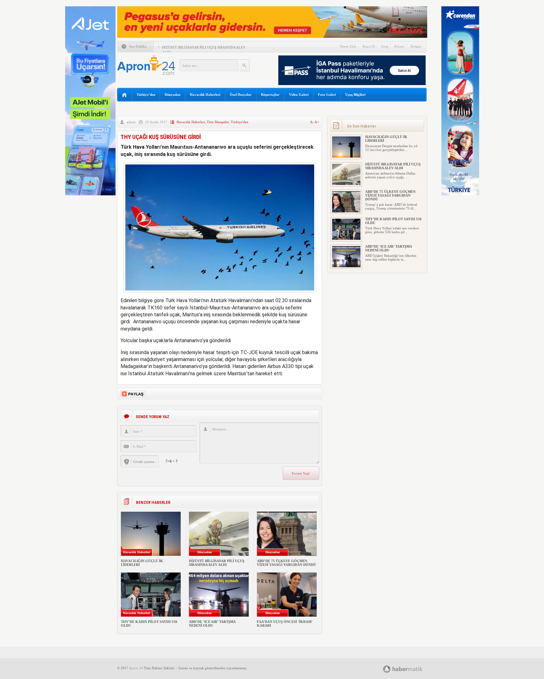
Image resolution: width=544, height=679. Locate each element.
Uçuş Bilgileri (355, 94)
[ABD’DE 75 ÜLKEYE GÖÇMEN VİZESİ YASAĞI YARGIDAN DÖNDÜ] (346, 211)
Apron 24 (136, 668)
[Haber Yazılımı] (409, 668)
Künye (399, 46)
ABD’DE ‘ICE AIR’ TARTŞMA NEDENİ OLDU (212, 623)
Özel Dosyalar (241, 94)
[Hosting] (387, 669)
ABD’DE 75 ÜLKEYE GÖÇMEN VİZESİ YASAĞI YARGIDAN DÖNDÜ (286, 563)
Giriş (384, 46)
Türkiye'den (239, 122)
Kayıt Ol (369, 46)
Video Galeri (299, 94)
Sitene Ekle (348, 46)
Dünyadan (172, 94)
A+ (316, 122)
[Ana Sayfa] (124, 95)
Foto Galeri (327, 94)
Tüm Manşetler (218, 122)
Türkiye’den (146, 94)
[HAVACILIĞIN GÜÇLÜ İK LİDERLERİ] (346, 156)
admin (131, 122)
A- (312, 122)
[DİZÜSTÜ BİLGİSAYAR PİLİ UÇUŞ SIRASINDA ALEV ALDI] (346, 183)
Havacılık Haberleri (205, 94)
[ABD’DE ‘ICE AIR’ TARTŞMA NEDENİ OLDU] (346, 266)
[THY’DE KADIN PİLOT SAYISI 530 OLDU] (346, 238)
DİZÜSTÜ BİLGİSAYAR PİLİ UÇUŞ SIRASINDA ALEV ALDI (216, 563)
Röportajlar (270, 94)
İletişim (416, 46)
